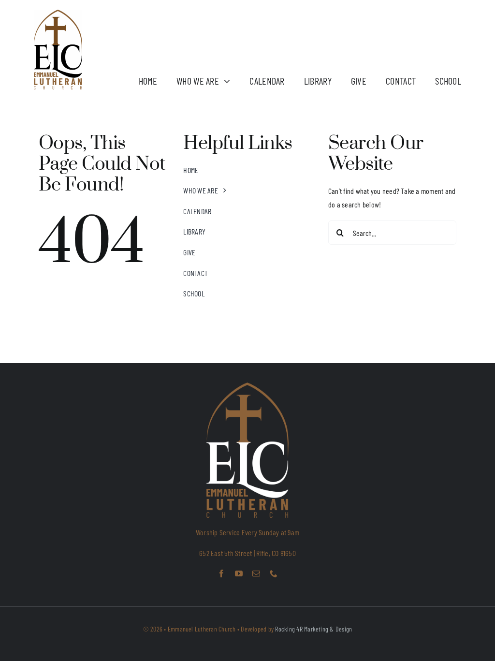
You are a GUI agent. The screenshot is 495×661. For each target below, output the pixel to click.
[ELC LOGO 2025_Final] (58, 13)
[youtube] (239, 573)
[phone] (273, 573)
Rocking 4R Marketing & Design (313, 629)
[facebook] (221, 573)
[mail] (256, 573)
